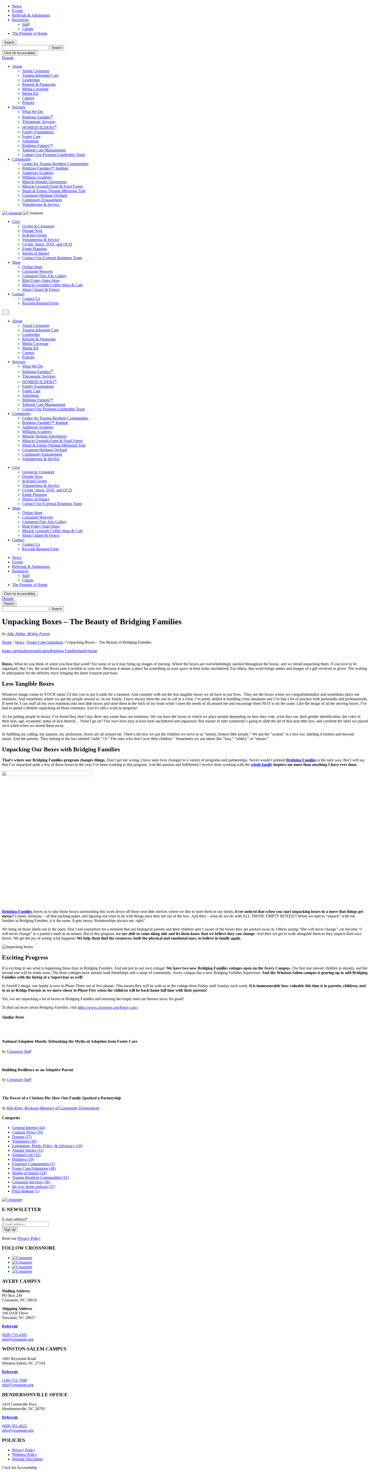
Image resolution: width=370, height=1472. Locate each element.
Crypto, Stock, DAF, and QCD (47, 244)
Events (17, 11)
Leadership (31, 80)
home (92, 651)
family (83, 651)
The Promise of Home (29, 33)
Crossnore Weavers (37, 271)
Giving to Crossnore (38, 226)
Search (9, 42)
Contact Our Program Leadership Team (53, 154)
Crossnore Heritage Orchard (44, 195)
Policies (28, 102)
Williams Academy (37, 177)
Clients (27, 29)
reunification (40, 651)
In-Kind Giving (34, 235)
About (17, 66)
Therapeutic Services (38, 122)
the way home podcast (33, 1186)
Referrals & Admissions (31, 15)
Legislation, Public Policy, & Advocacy (47, 1146)
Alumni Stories (27, 1150)
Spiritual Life (26, 1155)
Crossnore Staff (19, 1051)
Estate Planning (34, 249)
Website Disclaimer (27, 1459)
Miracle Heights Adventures (44, 182)
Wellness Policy (24, 1454)
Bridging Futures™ (37, 145)
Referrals (10, 1372)
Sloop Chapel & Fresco (40, 289)
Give (16, 221)
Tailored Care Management (43, 150)
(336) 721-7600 (14, 1380)
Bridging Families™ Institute (45, 168)
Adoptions (30, 141)
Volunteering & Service (40, 204)
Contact (18, 294)
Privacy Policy (29, 1238)
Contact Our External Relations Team (52, 258)
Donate (8, 58)
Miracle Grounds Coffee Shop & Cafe (52, 285)
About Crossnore (35, 71)
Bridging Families (37, 117)
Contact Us (31, 298)
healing (24, 651)
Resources (20, 20)
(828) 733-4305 (14, 1335)
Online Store (32, 267)
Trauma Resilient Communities (40, 1177)
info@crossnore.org (17, 1339)
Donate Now (32, 230)
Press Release (25, 1191)
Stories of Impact (35, 253)
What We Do (32, 111)
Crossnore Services (31, 1182)
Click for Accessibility (19, 53)
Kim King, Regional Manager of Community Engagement (53, 1108)
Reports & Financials (39, 84)
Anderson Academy (38, 173)
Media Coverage (35, 89)
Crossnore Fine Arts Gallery (44, 276)
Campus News (27, 1132)
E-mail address (14, 1219)
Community (21, 159)
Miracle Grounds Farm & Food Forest (52, 186)
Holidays (23, 1159)
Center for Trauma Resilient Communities (55, 164)
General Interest (28, 1128)
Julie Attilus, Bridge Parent (28, 634)
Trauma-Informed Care (40, 75)
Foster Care (31, 136)
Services (18, 107)
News (16, 6)
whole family (261, 764)
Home (7, 642)
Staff (26, 24)
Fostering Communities (33, 1164)
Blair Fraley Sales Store (41, 280)
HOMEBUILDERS (39, 127)
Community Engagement (42, 200)
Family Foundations (38, 132)
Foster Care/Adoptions (45, 642)
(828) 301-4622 (14, 1426)
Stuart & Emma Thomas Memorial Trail (53, 191)
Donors (21, 1137)
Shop (16, 262)
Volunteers (24, 1141)
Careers (28, 98)
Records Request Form (40, 303)
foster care (10, 651)
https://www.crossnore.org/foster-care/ (108, 1007)
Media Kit (30, 93)
